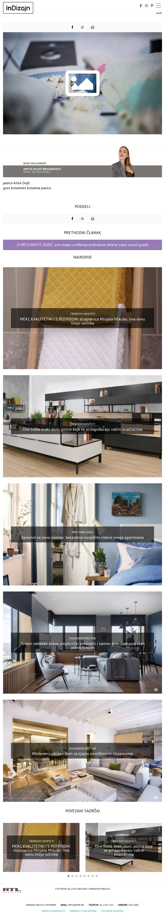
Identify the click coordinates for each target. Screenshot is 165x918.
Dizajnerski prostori (82, 638)
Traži (159, 13)
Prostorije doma (82, 532)
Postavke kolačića (112, 910)
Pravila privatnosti (53, 910)
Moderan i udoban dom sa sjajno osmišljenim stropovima (82, 753)
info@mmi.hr (76, 904)
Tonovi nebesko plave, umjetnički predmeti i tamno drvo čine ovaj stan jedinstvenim (83, 645)
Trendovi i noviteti (82, 314)
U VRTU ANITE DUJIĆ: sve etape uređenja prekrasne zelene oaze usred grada (82, 244)
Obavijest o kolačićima (83, 910)
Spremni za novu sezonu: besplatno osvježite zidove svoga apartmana (82, 537)
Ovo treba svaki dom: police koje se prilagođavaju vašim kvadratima (82, 429)
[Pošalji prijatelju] (93, 27)
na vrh (158, 889)
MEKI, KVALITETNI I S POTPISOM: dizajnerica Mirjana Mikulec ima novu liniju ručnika (82, 321)
